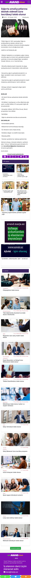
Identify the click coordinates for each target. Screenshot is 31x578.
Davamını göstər (15, 548)
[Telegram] (20, 156)
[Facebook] (4, 156)
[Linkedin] (26, 156)
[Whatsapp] (15, 156)
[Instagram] (10, 156)
